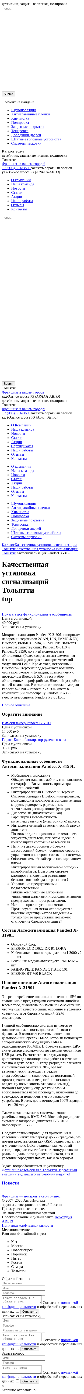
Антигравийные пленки (30, 114)
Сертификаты (22, 446)
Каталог (8, 545)
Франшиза (23, 164)
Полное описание (16, 705)
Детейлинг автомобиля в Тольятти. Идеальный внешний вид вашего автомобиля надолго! (39, 1172)
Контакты (19, 209)
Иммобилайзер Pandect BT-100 (26, 723)
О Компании (21, 425)
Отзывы (17, 205)
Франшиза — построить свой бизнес (31, 1196)
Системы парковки (26, 143)
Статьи (16, 192)
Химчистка (20, 118)
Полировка (20, 122)
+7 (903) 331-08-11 (16, 168)
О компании (21, 180)
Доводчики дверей (26, 135)
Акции (16, 197)
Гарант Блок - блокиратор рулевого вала (34, 740)
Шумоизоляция (23, 110)
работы (22, 201)
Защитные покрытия (27, 127)
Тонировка (19, 131)
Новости (18, 188)
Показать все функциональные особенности (37, 614)
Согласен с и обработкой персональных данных (42, 1307)
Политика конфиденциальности (27, 1225)
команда (22, 184)
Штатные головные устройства (36, 139)
